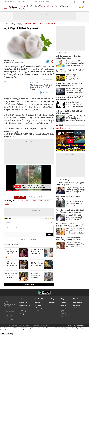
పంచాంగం (29, 6)
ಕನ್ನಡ (41, 2)
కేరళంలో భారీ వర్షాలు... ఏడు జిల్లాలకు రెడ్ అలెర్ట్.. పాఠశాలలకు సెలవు (69, 85)
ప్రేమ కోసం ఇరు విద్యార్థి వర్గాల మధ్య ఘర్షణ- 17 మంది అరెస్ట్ (70, 71)
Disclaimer (29, 325)
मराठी (23, 2)
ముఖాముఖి (38, 305)
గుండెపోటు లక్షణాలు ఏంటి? (34, 197)
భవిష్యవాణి (63, 6)
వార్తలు (21, 6)
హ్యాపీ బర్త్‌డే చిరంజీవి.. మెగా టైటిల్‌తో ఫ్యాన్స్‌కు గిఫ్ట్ (68, 198)
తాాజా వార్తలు (63, 53)
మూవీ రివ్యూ (38, 311)
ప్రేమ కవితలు (76, 305)
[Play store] (79, 7)
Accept (3, 334)
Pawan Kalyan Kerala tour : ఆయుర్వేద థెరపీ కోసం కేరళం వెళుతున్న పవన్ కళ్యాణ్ (70, 225)
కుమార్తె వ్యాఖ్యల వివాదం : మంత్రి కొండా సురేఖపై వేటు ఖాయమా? (69, 57)
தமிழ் (18, 2)
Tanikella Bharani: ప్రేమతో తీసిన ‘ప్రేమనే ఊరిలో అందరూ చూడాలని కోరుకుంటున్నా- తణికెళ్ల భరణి (70, 211)
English (12, 2)
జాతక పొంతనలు (64, 314)
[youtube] (83, 2)
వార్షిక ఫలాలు (63, 311)
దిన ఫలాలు (63, 302)
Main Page (7, 325)
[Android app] (44, 293)
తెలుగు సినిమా (39, 6)
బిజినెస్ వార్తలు (23, 311)
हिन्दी (7, 2)
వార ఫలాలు (63, 305)
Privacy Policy (44, 325)
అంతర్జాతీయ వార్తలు (24, 305)
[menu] (6, 7)
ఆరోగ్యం (49, 6)
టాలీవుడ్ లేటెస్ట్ (64, 180)
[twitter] (77, 2)
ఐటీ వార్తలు (22, 314)
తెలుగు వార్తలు (25, 201)
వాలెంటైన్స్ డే (76, 308)
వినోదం (41, 201)
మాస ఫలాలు (63, 308)
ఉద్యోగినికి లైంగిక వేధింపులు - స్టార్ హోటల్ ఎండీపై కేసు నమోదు (69, 98)
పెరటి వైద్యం (52, 302)
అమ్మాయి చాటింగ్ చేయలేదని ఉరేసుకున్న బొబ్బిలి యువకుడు (69, 112)
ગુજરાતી (48, 2)
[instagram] (80, 2)
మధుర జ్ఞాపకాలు (77, 302)
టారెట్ (61, 317)
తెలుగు (29, 2)
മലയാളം (35, 2)
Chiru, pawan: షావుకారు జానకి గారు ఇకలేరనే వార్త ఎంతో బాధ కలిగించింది (68, 239)
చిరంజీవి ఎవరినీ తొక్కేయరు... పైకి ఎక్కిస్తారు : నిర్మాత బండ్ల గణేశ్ (70, 184)
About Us (14, 325)
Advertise (21, 325)
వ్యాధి (19, 24)
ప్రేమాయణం (22, 9)
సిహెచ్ (12, 60)
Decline (9, 334)
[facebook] (74, 2)
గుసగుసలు (37, 302)
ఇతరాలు (6, 24)
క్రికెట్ (56, 6)
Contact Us (36, 325)
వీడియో (61, 125)
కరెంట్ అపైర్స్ (22, 308)
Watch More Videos (64, 128)
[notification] (83, 7)
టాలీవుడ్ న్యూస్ (39, 308)
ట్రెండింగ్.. (7, 204)
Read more (16, 186)
